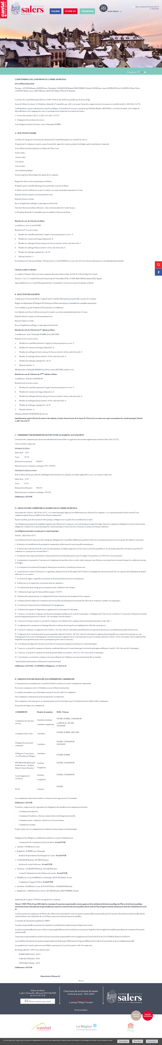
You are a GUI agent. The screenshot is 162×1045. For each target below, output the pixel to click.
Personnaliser (152, 1041)
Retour (81, 981)
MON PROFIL (113, 11)
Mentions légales (81, 1010)
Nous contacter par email (40, 1001)
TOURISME (87, 11)
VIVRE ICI (70, 11)
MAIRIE (55, 11)
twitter (141, 71)
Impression (145, 71)
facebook (138, 71)
